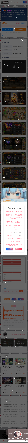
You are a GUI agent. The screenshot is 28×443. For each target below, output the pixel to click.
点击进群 (10, 248)
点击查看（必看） (17, 232)
